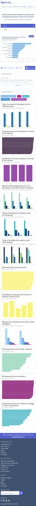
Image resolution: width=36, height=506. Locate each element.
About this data (7, 74)
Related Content (7, 92)
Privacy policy (5, 471)
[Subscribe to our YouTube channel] (6, 500)
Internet (25, 96)
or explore (30, 7)
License (19, 68)
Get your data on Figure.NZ (9, 463)
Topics (3, 480)
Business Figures (6, 478)
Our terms (4, 469)
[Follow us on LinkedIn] (9, 500)
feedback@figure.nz (18, 437)
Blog (2, 482)
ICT (19, 96)
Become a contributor (8, 461)
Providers (4, 486)
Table (5, 29)
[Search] (24, 6)
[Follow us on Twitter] (3, 500)
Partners (3, 484)
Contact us (4, 467)
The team (4, 454)
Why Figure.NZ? (6, 444)
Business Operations (8, 96)
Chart (5, 26)
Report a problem (8, 68)
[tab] (18, 26)
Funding (3, 452)
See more (18, 85)
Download (31, 68)
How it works (5, 446)
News (2, 450)
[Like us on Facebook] (1, 500)
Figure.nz (6, 2)
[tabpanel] (18, 48)
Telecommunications (19, 99)
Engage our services (7, 465)
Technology (5, 99)
